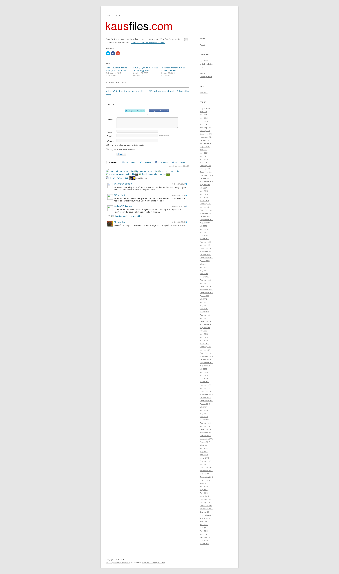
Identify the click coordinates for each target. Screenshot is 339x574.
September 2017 (206, 439)
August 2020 (205, 327)
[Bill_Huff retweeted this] (117, 177)
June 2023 (204, 229)
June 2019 (204, 372)
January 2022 (205, 283)
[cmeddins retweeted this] (170, 171)
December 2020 (206, 321)
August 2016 (205, 480)
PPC (201, 67)
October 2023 (205, 216)
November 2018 (206, 394)
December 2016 (206, 467)
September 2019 (206, 362)
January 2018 (205, 426)
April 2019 (204, 378)
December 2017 (206, 429)
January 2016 (205, 502)
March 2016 (204, 496)
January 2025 (205, 169)
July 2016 (203, 483)
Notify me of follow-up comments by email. (126, 145)
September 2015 (206, 515)
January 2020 (205, 350)
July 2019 (203, 369)
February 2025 (205, 165)
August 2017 (205, 442)
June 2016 (204, 486)
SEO (201, 70)
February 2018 (205, 423)
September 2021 (206, 293)
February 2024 (205, 204)
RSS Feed (204, 92)
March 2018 (204, 420)
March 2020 (204, 343)
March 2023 (204, 238)
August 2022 (205, 261)
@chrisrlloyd (120, 222)
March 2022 (204, 277)
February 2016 (205, 499)
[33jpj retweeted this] (137, 174)
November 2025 (206, 137)
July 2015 (203, 521)
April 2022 (204, 273)
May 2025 (204, 156)
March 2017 (204, 458)
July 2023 (203, 226)
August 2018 (205, 404)
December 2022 (206, 248)
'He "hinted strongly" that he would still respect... (172, 69)
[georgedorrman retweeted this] (120, 174)
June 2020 (204, 334)
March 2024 (204, 200)
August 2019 (205, 366)
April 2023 (204, 235)
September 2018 (206, 401)
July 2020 (203, 331)
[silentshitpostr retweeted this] (152, 174)
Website (110, 141)
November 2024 (206, 175)
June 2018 (204, 410)
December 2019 (206, 353)
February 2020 (205, 347)
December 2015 (206, 505)
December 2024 (206, 172)
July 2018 (203, 407)
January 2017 (205, 464)
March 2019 (204, 381)
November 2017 (206, 432)
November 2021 (206, 289)
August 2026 (205, 108)
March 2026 (204, 124)
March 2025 (204, 162)
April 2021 (204, 308)
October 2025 (205, 140)
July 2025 (203, 150)
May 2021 (204, 305)
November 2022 (206, 251)
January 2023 (205, 245)
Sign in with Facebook (159, 110)
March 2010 (204, 543)
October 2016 (205, 474)
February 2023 (205, 242)
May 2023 (204, 232)
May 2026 (204, 118)
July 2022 (203, 264)
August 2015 (205, 518)
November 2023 (206, 213)
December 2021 (206, 286)
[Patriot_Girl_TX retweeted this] (120, 171)
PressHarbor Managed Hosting (153, 563)
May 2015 (204, 528)
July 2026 (203, 111)
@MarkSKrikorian (123, 206)
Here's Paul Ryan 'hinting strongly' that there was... (116, 69)
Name (109, 132)
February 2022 (205, 280)
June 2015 (204, 524)
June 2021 (204, 302)
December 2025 (206, 134)
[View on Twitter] (186, 184)
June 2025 (204, 153)
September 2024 (206, 181)
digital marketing (206, 64)
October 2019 (205, 359)
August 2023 (205, 223)
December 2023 (206, 210)
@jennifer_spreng (123, 183)
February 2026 (205, 127)
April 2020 (204, 340)
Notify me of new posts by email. (121, 150)
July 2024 (203, 188)
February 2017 (205, 461)
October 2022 (205, 254)
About (118, 16)
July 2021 (203, 299)
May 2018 (204, 413)
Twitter (202, 73)
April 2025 (204, 159)
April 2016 (204, 493)
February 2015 (205, 537)
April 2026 (204, 121)
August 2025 (205, 146)
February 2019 (205, 385)
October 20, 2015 (178, 184)
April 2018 (204, 416)
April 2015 (204, 531)
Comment (111, 119)
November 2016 (206, 470)
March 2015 (204, 534)
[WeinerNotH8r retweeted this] (168, 174)
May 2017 (204, 451)
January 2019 (205, 388)
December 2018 (206, 391)
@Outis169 (119, 195)
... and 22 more (141, 178)
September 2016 (206, 477)
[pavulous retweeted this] (130, 178)
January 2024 (205, 207)
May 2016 (204, 489)
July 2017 (203, 445)
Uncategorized (206, 76)
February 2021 (205, 315)
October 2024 (205, 178)
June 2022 (204, 267)
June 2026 (204, 115)
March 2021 (204, 312)
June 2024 (204, 191)
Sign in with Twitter (135, 110)
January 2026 (205, 130)
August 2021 (205, 296)
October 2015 (205, 512)
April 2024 (204, 197)
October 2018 (205, 397)
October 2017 (205, 435)
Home (108, 16)
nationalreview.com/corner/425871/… (148, 42)
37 (186, 39)
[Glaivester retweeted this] (134, 178)
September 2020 (206, 324)
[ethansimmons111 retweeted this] (127, 216)
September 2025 (206, 143)
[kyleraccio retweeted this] (146, 171)
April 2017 (204, 455)
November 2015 (206, 509)
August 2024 (205, 184)
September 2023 (206, 219)
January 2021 (205, 318)
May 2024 (204, 194)
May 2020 (204, 337)
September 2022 (206, 258)
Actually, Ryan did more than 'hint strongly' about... (145, 69)
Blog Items (204, 61)
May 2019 (204, 375)
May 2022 (204, 270)
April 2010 (204, 540)
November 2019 (206, 356)
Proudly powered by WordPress (118, 563)
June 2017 (204, 448)
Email (109, 136)
